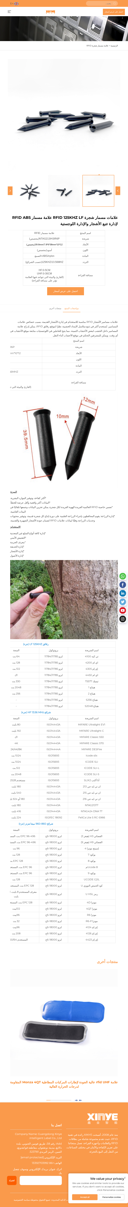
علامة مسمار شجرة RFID (97, 45)
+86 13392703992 (43, 1163)
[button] (80, 1100)
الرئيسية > (113, 45)
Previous (118, 190)
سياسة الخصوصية (22, 1199)
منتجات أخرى (55, 308)
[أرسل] (114, 3)
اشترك (12, 1180)
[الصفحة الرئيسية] (50, 11)
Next (10, 190)
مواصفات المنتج (71, 308)
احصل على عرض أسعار (114, 12)
